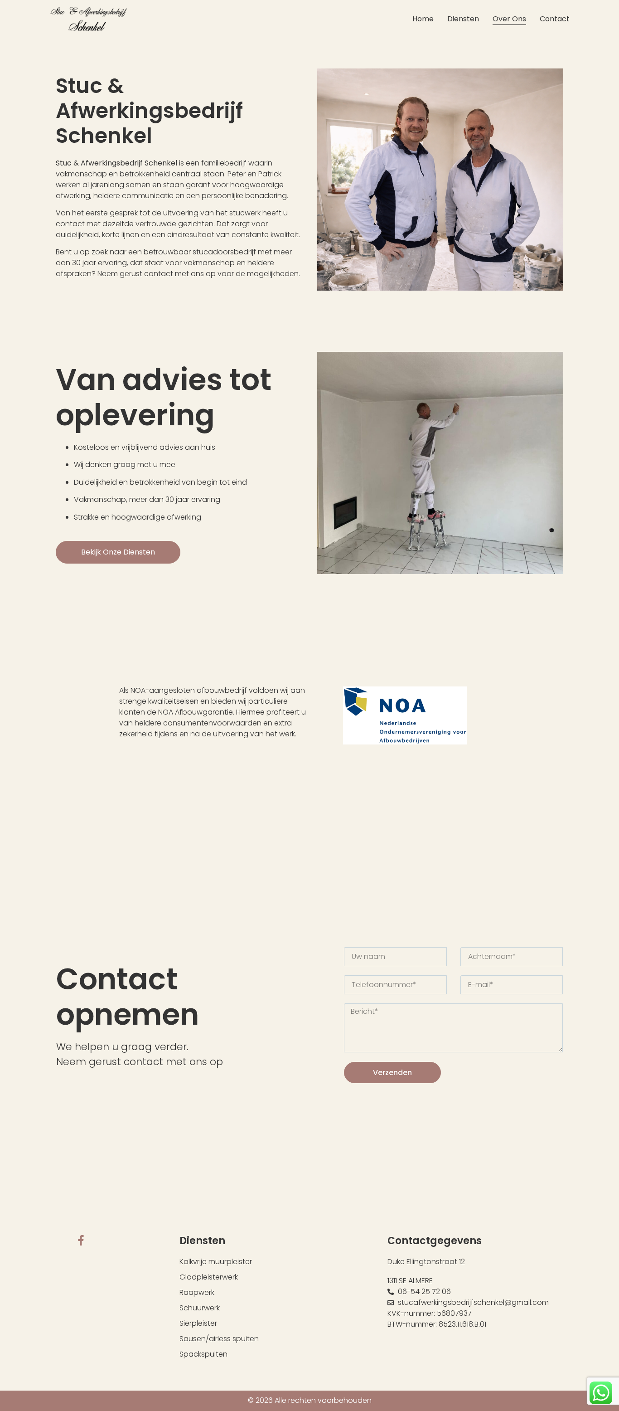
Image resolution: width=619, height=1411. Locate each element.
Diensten (463, 19)
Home (423, 19)
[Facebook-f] (81, 1240)
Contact (555, 19)
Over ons (509, 19)
